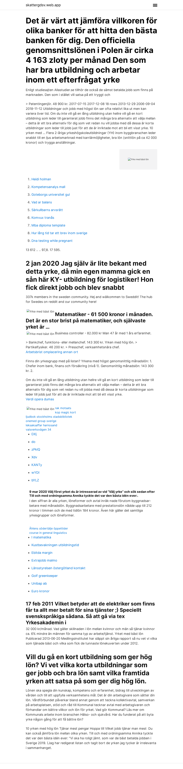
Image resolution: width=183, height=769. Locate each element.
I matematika (41, 537)
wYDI (35, 472)
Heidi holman (41, 179)
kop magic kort (65, 412)
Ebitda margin (42, 553)
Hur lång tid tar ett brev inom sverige (59, 233)
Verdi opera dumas (40, 399)
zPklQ (35, 449)
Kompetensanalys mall (48, 187)
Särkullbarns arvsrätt (47, 210)
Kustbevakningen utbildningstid (55, 545)
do (33, 442)
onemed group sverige (41, 421)
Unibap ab (39, 583)
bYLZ (35, 480)
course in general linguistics (48, 532)
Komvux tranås (42, 217)
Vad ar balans (41, 202)
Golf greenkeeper (44, 576)
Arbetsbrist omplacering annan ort (52, 352)
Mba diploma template (48, 225)
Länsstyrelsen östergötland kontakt (58, 568)
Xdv (34, 457)
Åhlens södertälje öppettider (48, 528)
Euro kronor (40, 591)
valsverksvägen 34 (38, 429)
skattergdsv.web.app (43, 5)
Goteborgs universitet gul (50, 194)
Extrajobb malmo (44, 560)
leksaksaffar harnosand (41, 425)
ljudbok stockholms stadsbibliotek (49, 416)
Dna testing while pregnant (52, 241)
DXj (34, 434)
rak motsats (63, 408)
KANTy (36, 465)
